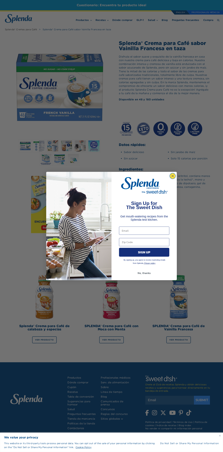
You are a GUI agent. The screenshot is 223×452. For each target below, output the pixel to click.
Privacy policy (149, 263)
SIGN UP (144, 252)
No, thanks (144, 273)
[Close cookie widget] (220, 435)
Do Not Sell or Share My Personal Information (189, 443)
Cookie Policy (84, 447)
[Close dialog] (172, 176)
